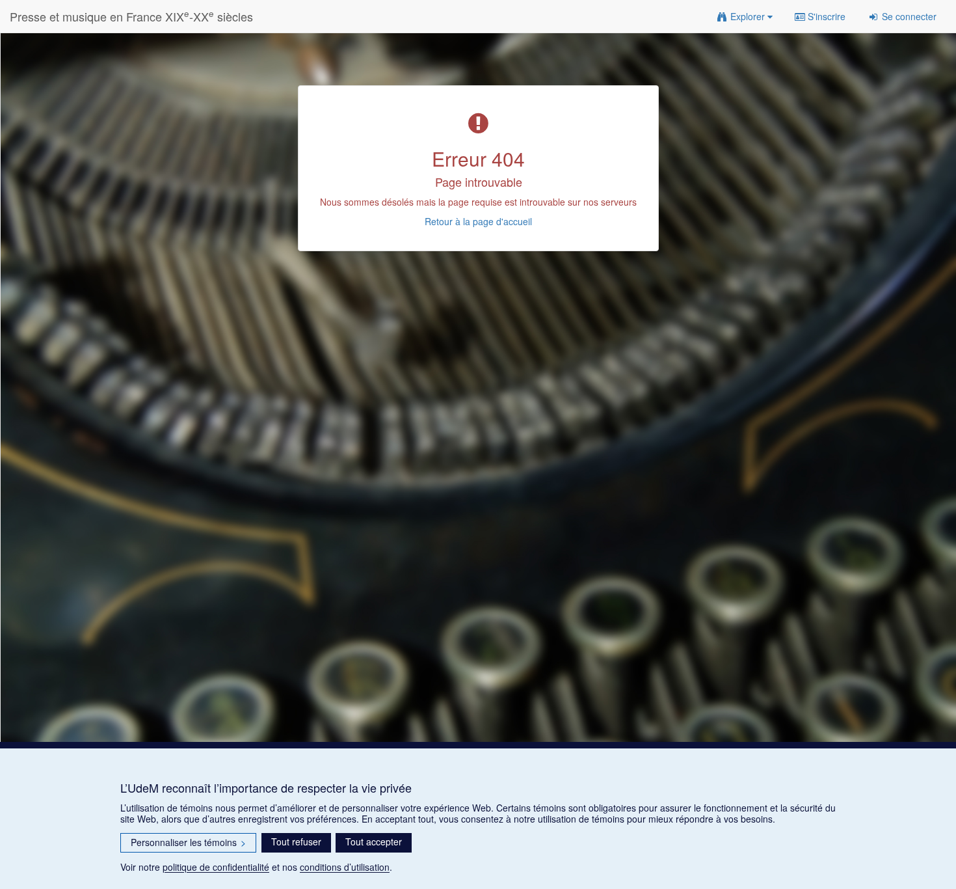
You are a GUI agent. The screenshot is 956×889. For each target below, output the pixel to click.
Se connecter (907, 16)
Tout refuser (296, 841)
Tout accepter (373, 841)
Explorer (747, 16)
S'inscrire (825, 16)
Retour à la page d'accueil (478, 221)
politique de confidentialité (216, 866)
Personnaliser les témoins (188, 842)
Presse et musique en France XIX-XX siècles (131, 16)
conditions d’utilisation (345, 866)
